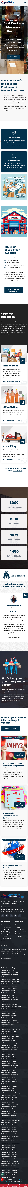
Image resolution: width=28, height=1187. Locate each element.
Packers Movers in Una (7, 1091)
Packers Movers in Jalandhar (9, 1047)
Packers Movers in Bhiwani (9, 988)
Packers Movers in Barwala (9, 1018)
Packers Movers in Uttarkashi (9, 1000)
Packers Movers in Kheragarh (9, 1086)
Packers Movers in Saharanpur (10, 1136)
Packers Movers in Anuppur (9, 968)
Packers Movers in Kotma (8, 1002)
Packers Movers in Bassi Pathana (10, 1143)
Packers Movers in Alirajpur (9, 1113)
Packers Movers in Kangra (8, 1116)
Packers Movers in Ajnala (8, 1031)
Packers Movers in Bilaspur (9, 1109)
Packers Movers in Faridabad (9, 1161)
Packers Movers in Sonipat (9, 1150)
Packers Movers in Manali (8, 1134)
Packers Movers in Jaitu (8, 1025)
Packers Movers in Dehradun (9, 997)
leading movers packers (9, 839)
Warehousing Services (6, 939)
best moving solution (19, 737)
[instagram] (11, 915)
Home (19, 925)
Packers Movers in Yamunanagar (10, 981)
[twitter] (7, 915)
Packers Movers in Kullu (8, 1038)
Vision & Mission (21, 932)
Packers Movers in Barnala (9, 986)
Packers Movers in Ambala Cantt (10, 1120)
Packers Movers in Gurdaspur (9, 1043)
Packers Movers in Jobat (8, 1011)
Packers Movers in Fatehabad (10, 1168)
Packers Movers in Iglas (8, 1054)
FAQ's (18, 934)
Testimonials (20, 929)
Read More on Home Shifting (12, 381)
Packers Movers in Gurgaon (9, 1095)
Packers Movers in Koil (7, 1088)
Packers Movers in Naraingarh (10, 1034)
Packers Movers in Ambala (9, 1154)
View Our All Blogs (10, 728)
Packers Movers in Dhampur (9, 1052)
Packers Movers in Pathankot (9, 975)
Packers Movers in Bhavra (8, 995)
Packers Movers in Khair (8, 1147)
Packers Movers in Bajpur (8, 1072)
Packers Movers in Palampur (9, 1075)
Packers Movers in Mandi (8, 1068)
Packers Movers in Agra (8, 1056)
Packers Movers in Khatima (9, 993)
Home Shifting (7, 925)
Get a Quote (13, 56)
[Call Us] (2, 1179)
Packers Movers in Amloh (8, 970)
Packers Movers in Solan (8, 1077)
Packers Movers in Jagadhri (9, 1127)
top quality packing (20, 839)
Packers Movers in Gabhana (9, 1066)
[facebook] (2, 915)
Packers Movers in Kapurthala (10, 979)
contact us (17, 471)
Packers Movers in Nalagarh (9, 1081)
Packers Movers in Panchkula (9, 1177)
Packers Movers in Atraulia (9, 1172)
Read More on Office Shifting (12, 420)
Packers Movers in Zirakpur (9, 1118)
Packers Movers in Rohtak (8, 1157)
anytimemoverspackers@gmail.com (14, 911)
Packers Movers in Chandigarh (10, 1022)
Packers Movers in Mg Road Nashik (11, 1006)
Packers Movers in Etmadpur (9, 1125)
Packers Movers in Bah (7, 1102)
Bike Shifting (6, 932)
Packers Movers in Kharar (8, 1059)
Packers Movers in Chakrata (9, 1104)
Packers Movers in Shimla (8, 1152)
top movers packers (8, 737)
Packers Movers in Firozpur (9, 1097)
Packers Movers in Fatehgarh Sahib (11, 1063)
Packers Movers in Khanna (9, 977)
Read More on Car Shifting (12, 459)
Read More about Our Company (14, 290)
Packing (5, 934)
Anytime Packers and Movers (16, 1180)
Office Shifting (7, 927)
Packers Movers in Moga (8, 990)
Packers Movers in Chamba (9, 1079)
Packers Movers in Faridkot (9, 1050)
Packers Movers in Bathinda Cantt (11, 1029)
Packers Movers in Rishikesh (9, 1170)
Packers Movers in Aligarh (8, 1111)
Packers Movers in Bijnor (8, 1100)
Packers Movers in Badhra (8, 1175)
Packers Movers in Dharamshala (10, 1027)
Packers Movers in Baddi (8, 1040)
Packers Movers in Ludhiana (9, 1166)
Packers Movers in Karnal (8, 1009)
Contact (19, 936)
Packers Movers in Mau (8, 1145)
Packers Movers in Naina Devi (9, 1141)
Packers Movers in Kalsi (8, 1070)
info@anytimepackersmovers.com (13, 909)
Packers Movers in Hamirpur (9, 1084)
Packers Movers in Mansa (8, 1061)
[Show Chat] (2, 1174)
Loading (5, 936)
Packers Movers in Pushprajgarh (10, 1163)
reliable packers (7, 787)
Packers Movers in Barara (8, 1107)
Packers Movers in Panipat (9, 1020)
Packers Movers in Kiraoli (8, 1045)
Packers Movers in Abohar (9, 1138)
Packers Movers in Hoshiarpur (10, 1159)
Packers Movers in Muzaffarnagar (11, 1093)
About (19, 927)
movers (14, 787)
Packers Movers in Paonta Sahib (10, 984)
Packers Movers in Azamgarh (9, 1129)
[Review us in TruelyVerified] (19, 915)
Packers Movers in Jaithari (9, 1015)
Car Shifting (6, 929)
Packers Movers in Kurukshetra (10, 1122)
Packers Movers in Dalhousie (9, 972)
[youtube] (15, 915)
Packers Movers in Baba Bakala (10, 1036)
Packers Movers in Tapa (8, 1013)
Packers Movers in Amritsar (9, 1004)
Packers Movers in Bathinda (9, 1132)
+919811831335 (7, 907)
